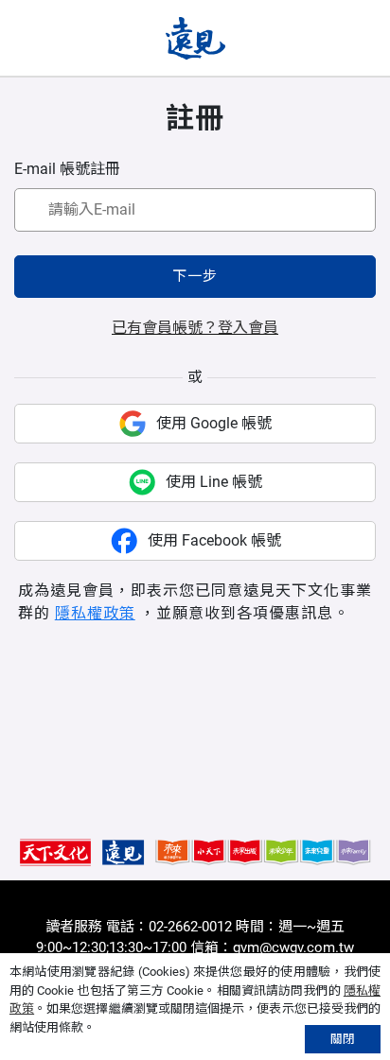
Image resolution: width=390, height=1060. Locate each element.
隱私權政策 (95, 613)
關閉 (342, 1039)
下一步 (195, 276)
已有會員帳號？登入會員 (195, 328)
